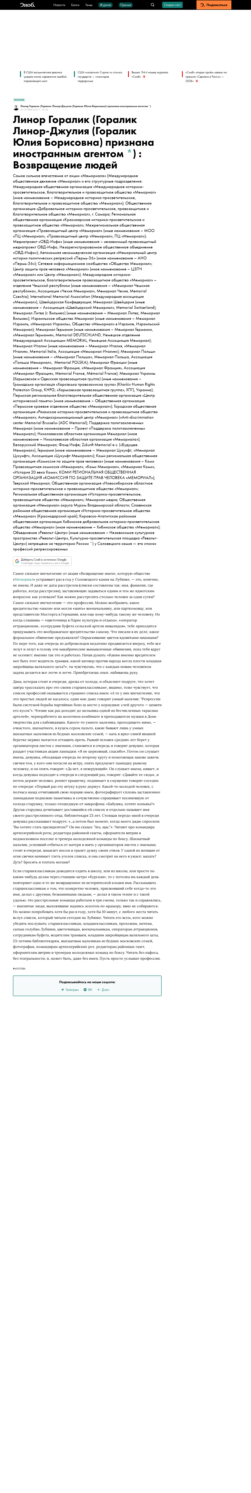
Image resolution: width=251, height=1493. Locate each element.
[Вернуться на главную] (28, 5)
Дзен (105, 989)
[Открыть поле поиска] (152, 5)
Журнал (105, 5)
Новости (59, 5)
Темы (88, 5)
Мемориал (24, 579)
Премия (125, 5)
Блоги (75, 5)
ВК (90, 989)
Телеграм (72, 989)
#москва (19, 968)
